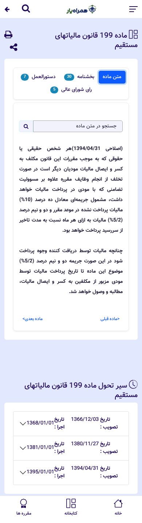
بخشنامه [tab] (80, 77)
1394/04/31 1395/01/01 (72, 472)
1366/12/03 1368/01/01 (72, 423)
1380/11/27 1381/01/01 (72, 448)
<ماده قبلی (109, 319)
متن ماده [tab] (112, 77)
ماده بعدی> (33, 319)
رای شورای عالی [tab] (72, 90)
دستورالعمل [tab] (40, 77)
